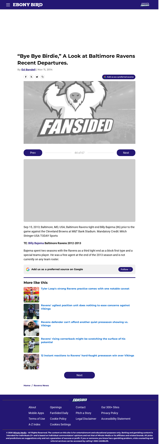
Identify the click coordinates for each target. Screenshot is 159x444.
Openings (56, 407)
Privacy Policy (109, 413)
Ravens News (41, 385)
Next (126, 152)
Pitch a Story (83, 413)
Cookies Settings (60, 424)
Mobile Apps (36, 413)
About (32, 407)
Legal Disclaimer (86, 418)
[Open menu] (8, 5)
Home (27, 385)
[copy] (42, 77)
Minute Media (19, 432)
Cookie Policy (58, 418)
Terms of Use (37, 418)
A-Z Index (34, 424)
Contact (81, 407)
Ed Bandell (28, 69)
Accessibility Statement (115, 418)
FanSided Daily (59, 413)
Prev (33, 152)
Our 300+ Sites (110, 407)
